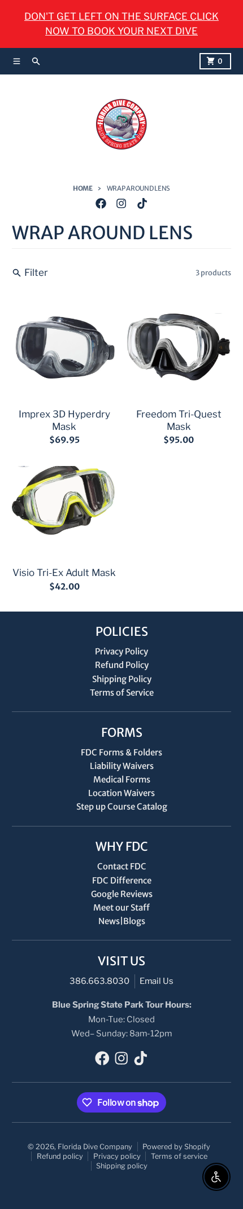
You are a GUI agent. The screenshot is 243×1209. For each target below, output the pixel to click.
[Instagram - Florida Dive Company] (121, 204)
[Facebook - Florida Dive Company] (101, 204)
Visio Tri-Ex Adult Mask (64, 572)
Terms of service (179, 1156)
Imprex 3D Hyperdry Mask (64, 420)
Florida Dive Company (95, 1146)
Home (83, 188)
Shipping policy (121, 1166)
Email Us (156, 981)
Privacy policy (117, 1156)
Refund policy (60, 1156)
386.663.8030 (99, 981)
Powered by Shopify (176, 1146)
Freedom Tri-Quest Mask (179, 420)
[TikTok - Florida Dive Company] (142, 204)
